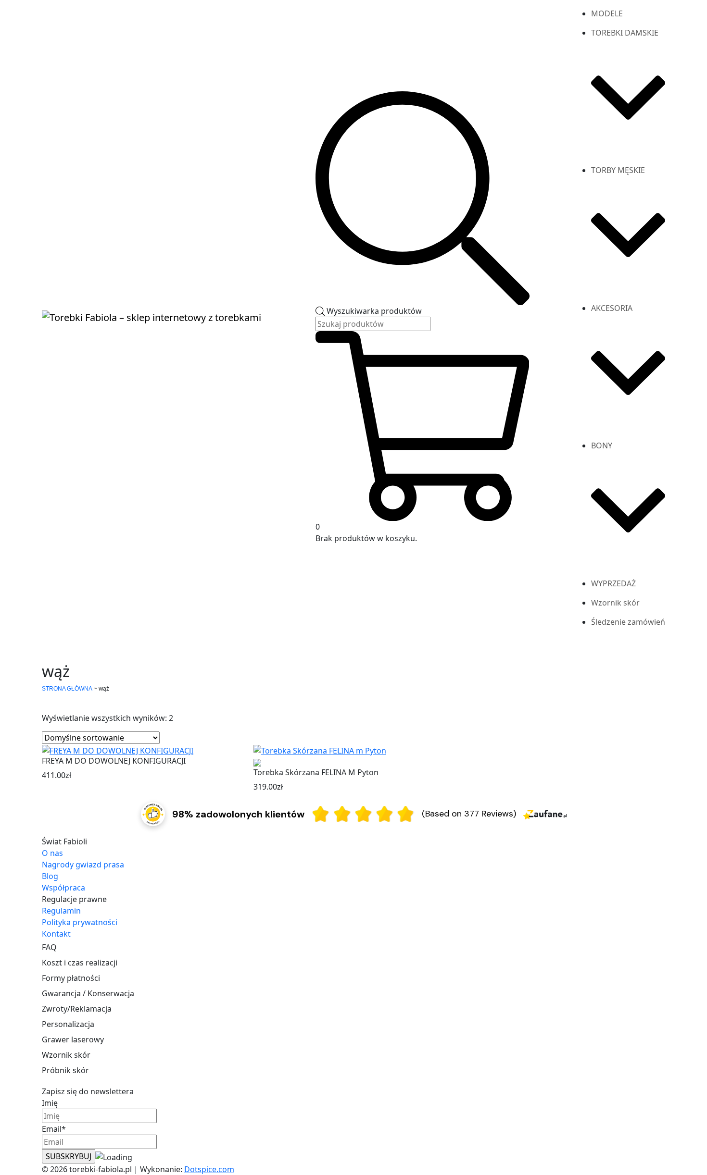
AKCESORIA (611, 308)
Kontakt (56, 933)
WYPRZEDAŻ (613, 583)
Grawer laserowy (73, 1039)
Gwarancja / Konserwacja (88, 993)
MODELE (607, 13)
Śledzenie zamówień (628, 622)
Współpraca (63, 887)
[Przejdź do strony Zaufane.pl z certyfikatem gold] (153, 813)
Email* (54, 1129)
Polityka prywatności (79, 922)
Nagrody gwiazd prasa (83, 864)
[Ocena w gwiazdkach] (363, 813)
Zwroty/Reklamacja (77, 1008)
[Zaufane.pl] (545, 813)
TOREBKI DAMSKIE (624, 32)
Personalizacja (68, 1024)
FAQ (49, 947)
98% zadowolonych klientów (238, 814)
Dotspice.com (209, 1169)
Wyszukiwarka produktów (374, 311)
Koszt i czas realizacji (79, 962)
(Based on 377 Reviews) (469, 813)
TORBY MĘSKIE (618, 170)
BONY (601, 445)
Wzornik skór (615, 602)
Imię (50, 1103)
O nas (52, 853)
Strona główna (67, 688)
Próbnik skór (65, 1070)
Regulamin (61, 910)
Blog (50, 876)
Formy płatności (71, 978)
